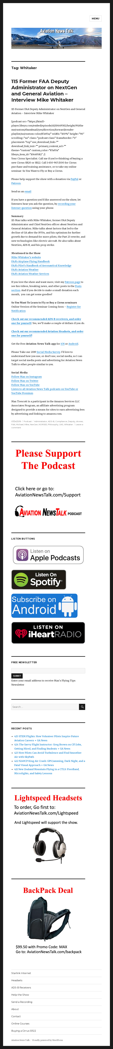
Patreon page (72, 282)
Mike (26, 424)
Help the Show (20, 994)
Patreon (16, 183)
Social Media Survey (48, 351)
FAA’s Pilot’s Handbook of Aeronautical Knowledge (41, 265)
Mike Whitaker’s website (26, 257)
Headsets (16, 980)
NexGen (34, 424)
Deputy (71, 421)
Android (73, 343)
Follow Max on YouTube (25, 384)
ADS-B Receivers (21, 987)
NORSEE (43, 424)
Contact (16, 1016)
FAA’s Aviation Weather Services (30, 273)
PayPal (74, 179)
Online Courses (20, 1023)
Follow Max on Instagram (26, 376)
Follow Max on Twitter (24, 380)
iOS (63, 343)
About (15, 1009)
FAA (13, 424)
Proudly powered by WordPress (47, 1040)
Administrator (40, 421)
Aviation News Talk (20, 1040)
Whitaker (68, 424)
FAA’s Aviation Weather (25, 269)
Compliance (61, 421)
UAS (61, 424)
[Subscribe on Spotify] (48, 580)
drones (79, 421)
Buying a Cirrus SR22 (23, 1030)
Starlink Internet (21, 973)
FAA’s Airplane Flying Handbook (30, 261)
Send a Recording (21, 1002)
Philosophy (53, 424)
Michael (20, 424)
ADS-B (51, 421)
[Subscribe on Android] (48, 606)
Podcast (28, 421)
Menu (95, 18)
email (28, 191)
